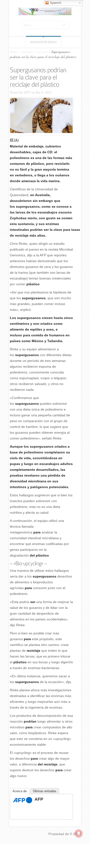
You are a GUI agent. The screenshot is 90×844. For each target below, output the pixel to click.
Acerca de (19, 791)
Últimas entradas (44, 791)
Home (14, 51)
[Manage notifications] (79, 833)
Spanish (55, 3)
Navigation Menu (43, 42)
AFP (27, 92)
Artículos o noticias (34, 51)
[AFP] (22, 802)
